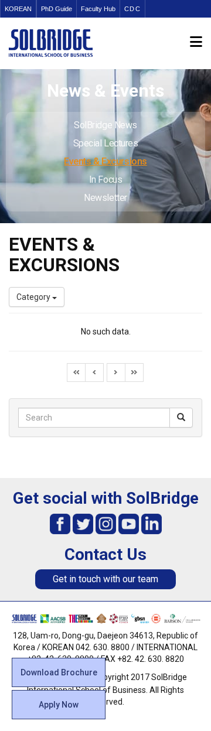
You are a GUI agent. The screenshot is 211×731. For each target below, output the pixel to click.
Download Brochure (59, 672)
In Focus (105, 179)
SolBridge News (105, 125)
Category (34, 297)
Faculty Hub (98, 8)
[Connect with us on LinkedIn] (151, 522)
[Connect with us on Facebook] (60, 522)
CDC (132, 8)
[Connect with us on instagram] (106, 522)
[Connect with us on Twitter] (83, 522)
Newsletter (105, 197)
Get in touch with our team (105, 579)
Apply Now (59, 704)
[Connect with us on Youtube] (128, 522)
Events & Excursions (105, 161)
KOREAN (18, 8)
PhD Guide (56, 8)
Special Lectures (105, 143)
